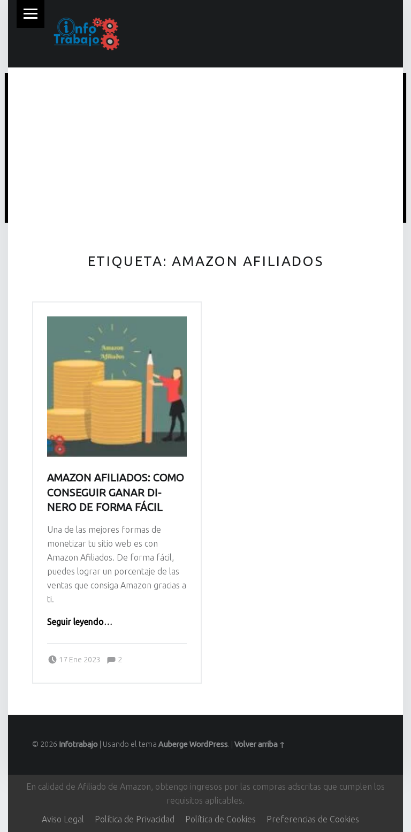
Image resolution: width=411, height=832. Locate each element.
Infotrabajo (78, 744)
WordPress (208, 744)
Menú (30, 14)
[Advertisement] (206, 149)
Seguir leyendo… (79, 621)
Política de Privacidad (134, 819)
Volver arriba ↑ (259, 744)
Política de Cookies (220, 819)
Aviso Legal (63, 819)
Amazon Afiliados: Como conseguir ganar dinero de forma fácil (115, 492)
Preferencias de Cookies (313, 819)
